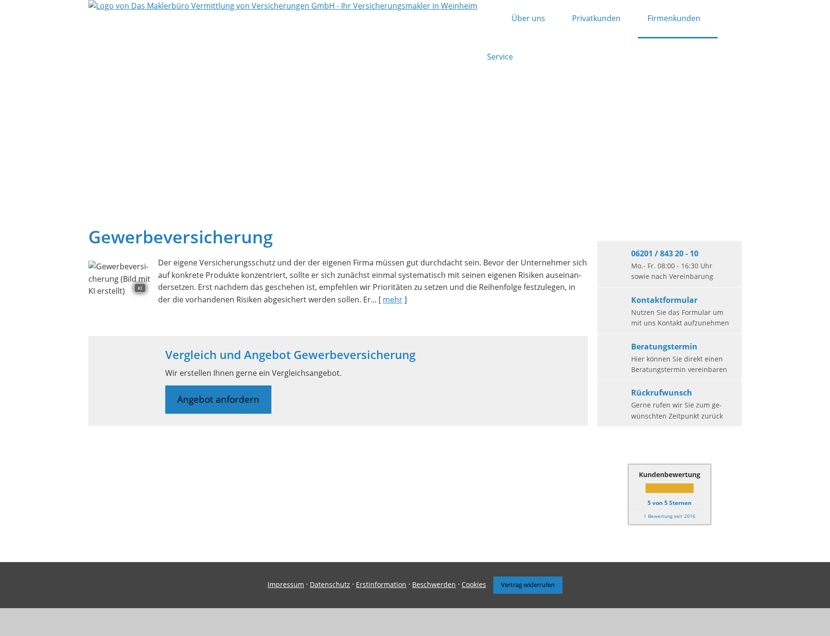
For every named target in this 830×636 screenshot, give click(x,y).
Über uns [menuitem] (528, 18)
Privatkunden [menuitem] (596, 18)
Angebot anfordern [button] (218, 399)
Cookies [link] (474, 584)
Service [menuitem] (500, 56)
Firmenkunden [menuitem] (673, 18)
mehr (393, 299)
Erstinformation (381, 584)
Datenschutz (330, 584)
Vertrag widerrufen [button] (528, 584)
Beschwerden (434, 584)
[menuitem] (489, 19)
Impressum (286, 584)
